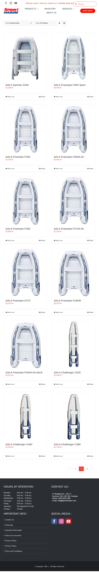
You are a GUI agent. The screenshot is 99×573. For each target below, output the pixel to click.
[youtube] (15, 3)
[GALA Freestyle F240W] (73, 273)
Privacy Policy (10, 541)
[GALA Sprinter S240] (25, 57)
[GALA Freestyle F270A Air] (73, 201)
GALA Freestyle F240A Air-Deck (24, 372)
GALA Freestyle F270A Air (69, 228)
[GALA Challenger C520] (73, 344)
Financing (9, 525)
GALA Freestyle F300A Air (69, 156)
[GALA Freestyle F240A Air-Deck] (25, 344)
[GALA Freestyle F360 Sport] (73, 57)
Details (43, 97)
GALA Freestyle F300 (18, 228)
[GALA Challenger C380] (73, 416)
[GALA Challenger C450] (25, 416)
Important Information (13, 530)
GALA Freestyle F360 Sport (69, 85)
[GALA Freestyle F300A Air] (73, 129)
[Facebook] (54, 521)
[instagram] (11, 3)
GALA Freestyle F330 (18, 156)
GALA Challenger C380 (67, 444)
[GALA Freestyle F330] (25, 129)
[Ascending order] (30, 23)
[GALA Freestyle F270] (25, 273)
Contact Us (9, 520)
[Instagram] (61, 521)
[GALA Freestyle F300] (25, 201)
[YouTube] (68, 521)
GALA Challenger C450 (19, 444)
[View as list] (64, 23)
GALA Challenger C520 (67, 372)
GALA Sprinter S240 (17, 85)
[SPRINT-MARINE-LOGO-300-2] (11, 9)
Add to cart (10, 97)
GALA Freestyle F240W (67, 300)
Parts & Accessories (13, 535)
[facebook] (6, 3)
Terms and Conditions (13, 551)
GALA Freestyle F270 (18, 300)
